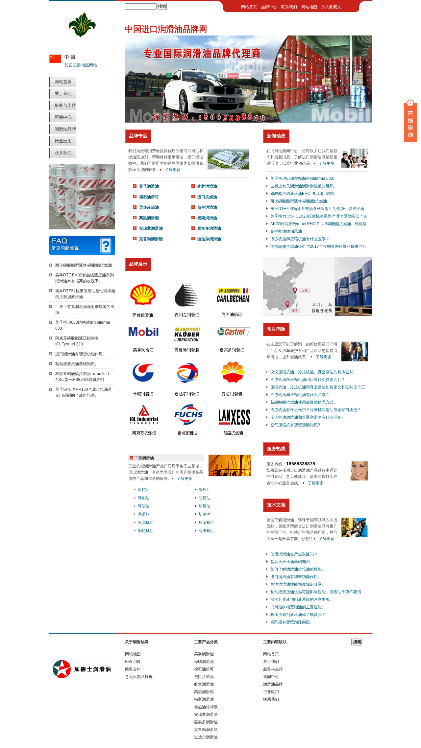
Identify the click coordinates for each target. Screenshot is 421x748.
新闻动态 (276, 135)
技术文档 (276, 504)
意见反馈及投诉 (139, 676)
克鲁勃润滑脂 (151, 239)
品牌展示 (138, 264)
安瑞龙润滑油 (151, 228)
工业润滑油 (144, 458)
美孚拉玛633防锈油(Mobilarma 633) (302, 178)
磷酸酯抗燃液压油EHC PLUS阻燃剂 (302, 193)
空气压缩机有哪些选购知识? (295, 425)
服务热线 (276, 448)
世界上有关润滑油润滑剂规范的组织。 (303, 186)
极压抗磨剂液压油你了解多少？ (298, 614)
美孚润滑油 (149, 186)
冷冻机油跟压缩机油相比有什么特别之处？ (307, 379)
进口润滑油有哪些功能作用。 (81, 354)
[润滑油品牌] (82, 38)
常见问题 (276, 329)
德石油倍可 (149, 197)
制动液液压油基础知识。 (77, 364)
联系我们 (63, 152)
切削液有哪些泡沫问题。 (292, 622)
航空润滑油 (207, 207)
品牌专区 (138, 135)
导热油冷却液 (206, 707)
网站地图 (309, 7)
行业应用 (63, 140)
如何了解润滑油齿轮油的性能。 (298, 569)
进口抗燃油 (207, 197)
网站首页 (63, 81)
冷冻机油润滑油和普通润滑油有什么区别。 (307, 417)
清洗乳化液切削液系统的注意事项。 (302, 599)
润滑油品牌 (65, 129)
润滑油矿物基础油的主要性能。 (298, 607)
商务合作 (133, 669)
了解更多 (173, 169)
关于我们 (63, 93)
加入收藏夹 (331, 7)
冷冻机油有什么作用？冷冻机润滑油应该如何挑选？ (315, 410)
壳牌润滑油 (207, 186)
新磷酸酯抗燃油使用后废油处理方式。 (303, 402)
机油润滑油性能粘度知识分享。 (298, 584)
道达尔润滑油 (209, 239)
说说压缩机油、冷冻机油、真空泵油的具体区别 (311, 372)
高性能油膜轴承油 (286, 231)
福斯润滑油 (207, 218)
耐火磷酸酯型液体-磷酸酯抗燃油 (83, 265)
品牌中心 (269, 7)
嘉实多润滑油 (209, 228)
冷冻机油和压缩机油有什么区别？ (300, 239)
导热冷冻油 (149, 207)
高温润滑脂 (149, 218)
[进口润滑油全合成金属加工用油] (248, 121)
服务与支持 (65, 105)
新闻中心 (63, 117)
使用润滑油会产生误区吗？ (294, 554)
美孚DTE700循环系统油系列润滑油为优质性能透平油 (317, 208)
